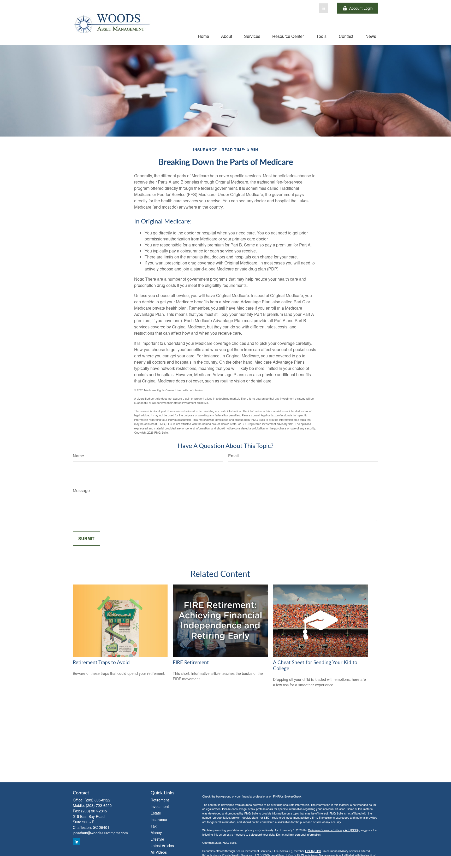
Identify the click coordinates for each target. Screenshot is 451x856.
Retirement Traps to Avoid (101, 662)
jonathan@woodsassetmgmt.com (100, 832)
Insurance (159, 819)
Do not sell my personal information (298, 834)
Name (78, 456)
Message (81, 490)
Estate (156, 813)
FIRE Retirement (191, 662)
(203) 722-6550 (99, 805)
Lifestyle (157, 839)
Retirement (160, 799)
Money (156, 832)
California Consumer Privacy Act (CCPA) (334, 830)
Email (233, 456)
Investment (160, 806)
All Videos (159, 852)
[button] (203, 36)
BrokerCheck (292, 796)
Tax (154, 826)
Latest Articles (162, 845)
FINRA (309, 851)
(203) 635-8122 (97, 799)
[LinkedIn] (323, 8)
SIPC (317, 851)
